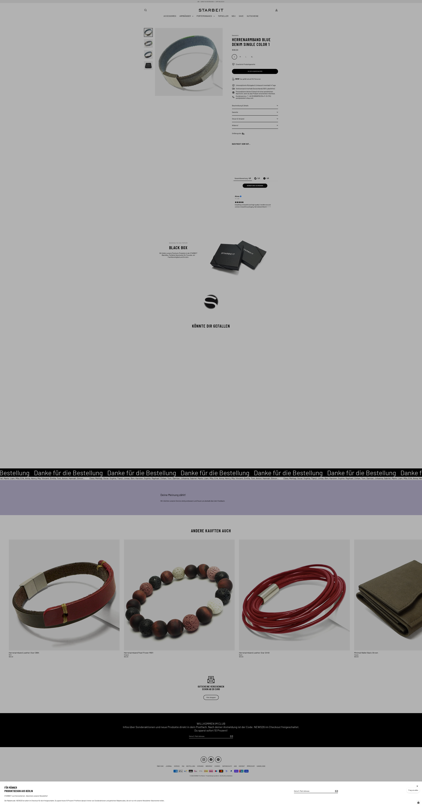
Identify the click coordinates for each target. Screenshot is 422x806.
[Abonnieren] (336, 791)
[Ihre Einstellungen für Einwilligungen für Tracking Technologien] (418, 802)
